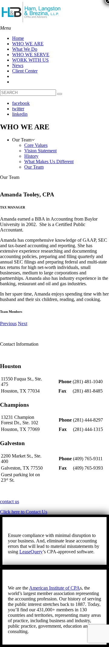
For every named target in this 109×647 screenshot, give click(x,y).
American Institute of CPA (54, 587)
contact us (9, 501)
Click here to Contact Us (23, 511)
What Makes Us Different (49, 161)
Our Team (34, 167)
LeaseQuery (31, 551)
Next (22, 323)
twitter (18, 108)
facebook (21, 103)
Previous (8, 323)
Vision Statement (40, 150)
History (31, 156)
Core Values (36, 145)
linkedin (20, 114)
